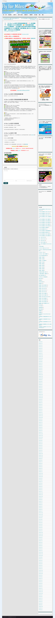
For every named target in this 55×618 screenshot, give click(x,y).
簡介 (6, 14)
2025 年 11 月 (41, 356)
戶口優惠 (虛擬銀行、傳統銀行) (43, 273)
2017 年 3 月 (40, 527)
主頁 (3, 14)
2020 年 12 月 (41, 453)
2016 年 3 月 (40, 547)
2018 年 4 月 (40, 506)
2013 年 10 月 (41, 593)
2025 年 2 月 (40, 371)
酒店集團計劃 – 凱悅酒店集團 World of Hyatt (45, 321)
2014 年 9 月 (40, 575)
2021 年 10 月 (41, 437)
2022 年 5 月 (40, 425)
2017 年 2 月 (40, 529)
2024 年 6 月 (40, 384)
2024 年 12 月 (41, 374)
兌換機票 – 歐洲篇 (41, 265)
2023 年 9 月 (40, 399)
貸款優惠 (40, 310)
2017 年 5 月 (40, 524)
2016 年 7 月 (40, 540)
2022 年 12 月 (41, 414)
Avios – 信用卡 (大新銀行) (42, 242)
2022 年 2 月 (40, 430)
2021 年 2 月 (40, 450)
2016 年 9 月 (40, 537)
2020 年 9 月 (40, 458)
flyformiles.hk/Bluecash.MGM (23, 90)
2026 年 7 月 (40, 343)
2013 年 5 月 (40, 601)
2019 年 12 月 (41, 473)
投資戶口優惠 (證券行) (42, 275)
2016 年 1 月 (40, 550)
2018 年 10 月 (41, 496)
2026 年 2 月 (40, 351)
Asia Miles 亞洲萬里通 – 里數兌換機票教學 (44, 230)
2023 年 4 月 (40, 407)
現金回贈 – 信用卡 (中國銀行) (43, 293)
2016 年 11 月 (41, 534)
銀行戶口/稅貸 (20, 14)
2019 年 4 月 (40, 486)
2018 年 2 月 (40, 509)
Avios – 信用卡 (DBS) (42, 240)
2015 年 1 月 (40, 568)
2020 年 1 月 (40, 471)
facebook (13, 148)
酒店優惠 (40, 312)
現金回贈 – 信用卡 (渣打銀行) (43, 301)
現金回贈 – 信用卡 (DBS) (42, 288)
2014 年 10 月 (41, 573)
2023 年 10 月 (41, 397)
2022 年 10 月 (41, 417)
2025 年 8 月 (40, 361)
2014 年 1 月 (40, 588)
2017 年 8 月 (40, 519)
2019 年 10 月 (41, 476)
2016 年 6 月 (40, 542)
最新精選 (26, 144)
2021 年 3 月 (40, 448)
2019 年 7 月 (40, 481)
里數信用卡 (26, 14)
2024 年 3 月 (40, 389)
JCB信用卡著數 (41, 246)
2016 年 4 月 (40, 545)
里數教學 (31, 14)
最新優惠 (40, 283)
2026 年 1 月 (40, 353)
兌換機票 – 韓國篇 (41, 270)
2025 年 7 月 (40, 363)
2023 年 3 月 (40, 409)
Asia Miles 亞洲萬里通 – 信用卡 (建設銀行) (44, 235)
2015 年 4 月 (40, 563)
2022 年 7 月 (40, 422)
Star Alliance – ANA (41, 252)
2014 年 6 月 (40, 580)
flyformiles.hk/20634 (25, 34)
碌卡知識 (35, 14)
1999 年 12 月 (41, 606)
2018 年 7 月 (40, 501)
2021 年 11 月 (41, 435)
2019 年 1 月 (40, 491)
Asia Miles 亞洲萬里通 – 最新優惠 (43, 227)
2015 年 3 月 (40, 565)
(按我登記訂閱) (33, 38)
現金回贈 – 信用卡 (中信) (42, 291)
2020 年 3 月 (40, 468)
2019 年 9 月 (40, 478)
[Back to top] (53, 616)
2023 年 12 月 (41, 394)
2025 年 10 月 (41, 358)
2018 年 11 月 (41, 494)
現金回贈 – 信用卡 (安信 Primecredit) (44, 296)
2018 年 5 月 (40, 504)
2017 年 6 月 (40, 522)
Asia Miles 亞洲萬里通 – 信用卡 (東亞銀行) (44, 222)
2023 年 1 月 (40, 412)
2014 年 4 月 (40, 583)
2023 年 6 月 (40, 404)
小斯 (5, 31)
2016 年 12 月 (41, 532)
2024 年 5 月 (40, 386)
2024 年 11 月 (41, 376)
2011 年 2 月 (40, 603)
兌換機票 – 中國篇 (41, 257)
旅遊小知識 (40, 278)
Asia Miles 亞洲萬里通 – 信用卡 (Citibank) (44, 211)
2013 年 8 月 (40, 596)
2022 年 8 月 (40, 420)
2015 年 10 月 (41, 555)
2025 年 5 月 (40, 366)
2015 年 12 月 (41, 552)
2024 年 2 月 (40, 391)
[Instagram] (4, 0)
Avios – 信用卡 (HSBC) (42, 237)
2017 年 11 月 (41, 514)
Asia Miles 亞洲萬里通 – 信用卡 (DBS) (44, 213)
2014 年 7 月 (40, 578)
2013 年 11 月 (41, 591)
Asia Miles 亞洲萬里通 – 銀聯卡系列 (43, 232)
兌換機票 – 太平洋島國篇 (42, 260)
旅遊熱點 (40, 280)
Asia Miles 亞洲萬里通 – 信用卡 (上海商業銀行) (45, 216)
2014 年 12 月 (41, 570)
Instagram (11, 36)
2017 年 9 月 (40, 517)
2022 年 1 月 (40, 432)
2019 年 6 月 (40, 483)
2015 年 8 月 (40, 557)
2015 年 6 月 (40, 560)
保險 (39, 14)
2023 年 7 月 (40, 402)
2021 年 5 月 (40, 445)
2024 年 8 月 (40, 381)
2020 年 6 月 (40, 463)
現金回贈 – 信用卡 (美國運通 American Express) (12, 31)
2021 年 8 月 (40, 440)
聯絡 (42, 14)
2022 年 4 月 (40, 427)
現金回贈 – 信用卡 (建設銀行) (43, 298)
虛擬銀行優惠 (41, 307)
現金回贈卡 (10, 14)
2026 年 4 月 (40, 348)
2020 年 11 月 (41, 455)
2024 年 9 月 (40, 379)
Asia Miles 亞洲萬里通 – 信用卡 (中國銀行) (44, 219)
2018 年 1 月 (40, 511)
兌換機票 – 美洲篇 (41, 268)
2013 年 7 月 (40, 598)
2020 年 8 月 (40, 460)
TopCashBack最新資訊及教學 (43, 255)
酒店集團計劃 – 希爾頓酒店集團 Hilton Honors (45, 316)
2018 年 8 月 (40, 499)
